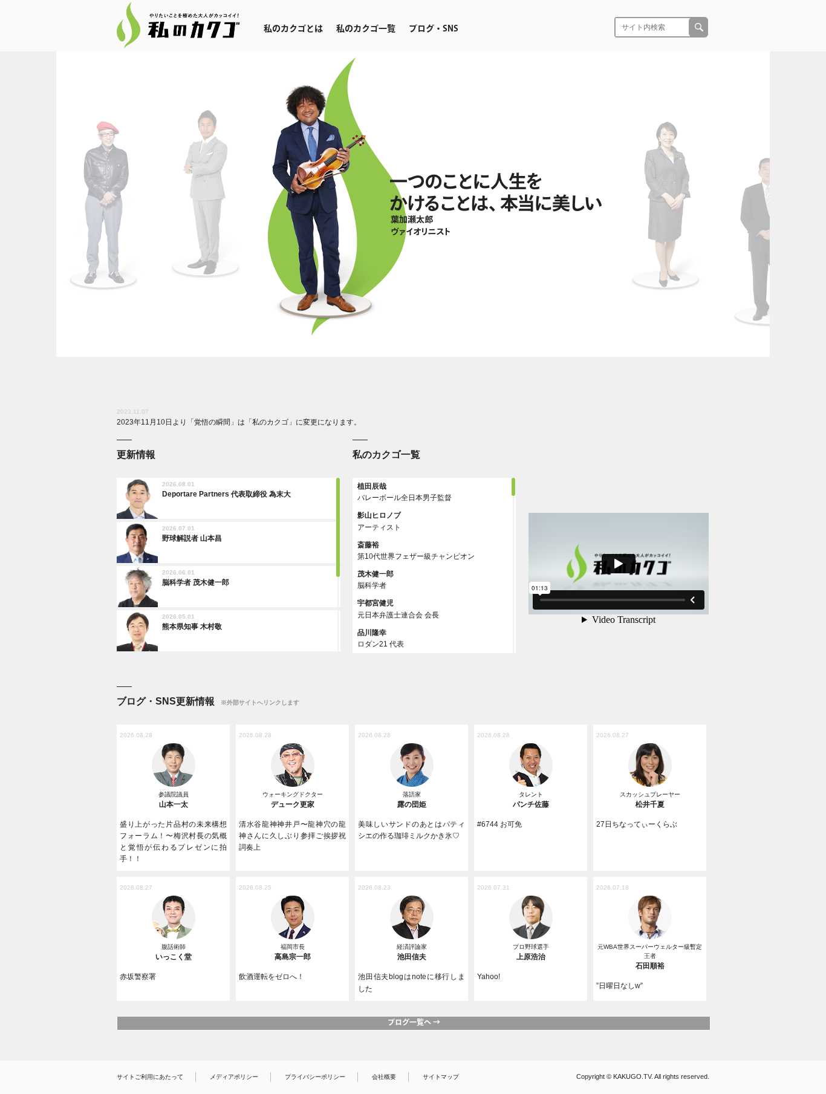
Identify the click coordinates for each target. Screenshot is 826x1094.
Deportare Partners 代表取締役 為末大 (226, 494)
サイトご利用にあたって (150, 1076)
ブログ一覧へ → (414, 1022)
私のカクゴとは (293, 28)
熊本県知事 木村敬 (192, 626)
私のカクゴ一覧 (365, 28)
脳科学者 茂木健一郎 (195, 582)
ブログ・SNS (433, 28)
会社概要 (384, 1076)
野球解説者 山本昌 (192, 538)
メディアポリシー (234, 1076)
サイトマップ (441, 1076)
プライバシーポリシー (315, 1076)
